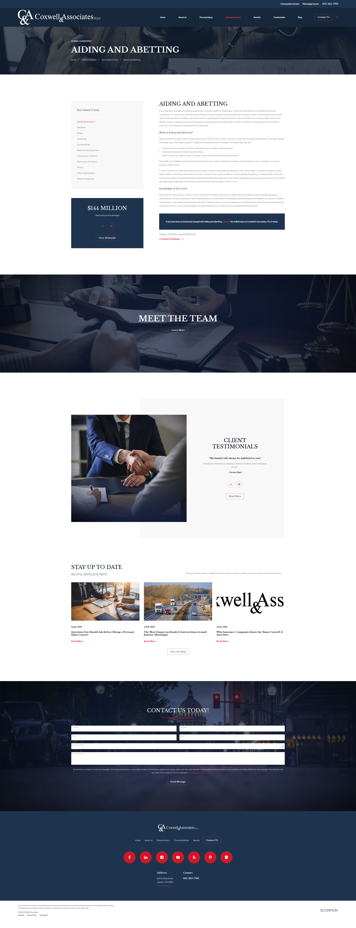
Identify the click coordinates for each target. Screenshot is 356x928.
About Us (149, 840)
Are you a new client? (78, 745)
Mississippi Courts (311, 4)
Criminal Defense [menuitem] (233, 17)
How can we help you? (78, 753)
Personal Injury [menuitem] (206, 17)
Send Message (178, 781)
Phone (74, 736)
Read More (235, 496)
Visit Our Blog (178, 651)
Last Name (184, 727)
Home (137, 840)
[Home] (59, 17)
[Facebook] (129, 857)
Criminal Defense (181, 840)
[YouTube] (178, 857)
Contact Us (324, 17)
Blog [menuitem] (300, 17)
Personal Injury (163, 840)
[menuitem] (107, 122)
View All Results (107, 238)
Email (182, 736)
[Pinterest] (210, 857)
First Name (75, 727)
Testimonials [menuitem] (279, 17)
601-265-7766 (330, 3)
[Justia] (162, 857)
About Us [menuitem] (182, 17)
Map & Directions (164, 885)
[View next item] (111, 226)
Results (196, 840)
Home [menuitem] (162, 17)
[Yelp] (194, 857)
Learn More (178, 330)
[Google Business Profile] (226, 857)
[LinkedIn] (146, 857)
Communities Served (290, 4)
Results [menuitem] (257, 17)
